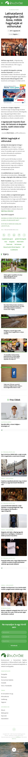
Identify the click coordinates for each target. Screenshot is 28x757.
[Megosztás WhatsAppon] (14, 235)
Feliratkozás (14, 645)
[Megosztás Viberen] (24, 235)
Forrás (2, 229)
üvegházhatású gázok (7, 239)
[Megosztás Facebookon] (9, 235)
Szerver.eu (14, 738)
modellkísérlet (14, 249)
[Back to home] (14, 3)
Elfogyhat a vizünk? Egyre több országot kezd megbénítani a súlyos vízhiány (14, 332)
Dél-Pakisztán (18, 244)
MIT (24, 247)
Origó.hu (13, 34)
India (5, 241)
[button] (2, 3)
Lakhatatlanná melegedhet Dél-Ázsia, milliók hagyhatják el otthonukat (14, 20)
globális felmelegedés (20, 239)
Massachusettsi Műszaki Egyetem (11, 247)
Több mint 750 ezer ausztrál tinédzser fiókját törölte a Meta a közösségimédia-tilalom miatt (13, 386)
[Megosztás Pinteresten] (19, 235)
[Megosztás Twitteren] (3, 235)
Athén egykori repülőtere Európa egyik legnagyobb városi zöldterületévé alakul (13, 276)
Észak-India (9, 244)
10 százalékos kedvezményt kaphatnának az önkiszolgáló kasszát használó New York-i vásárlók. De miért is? (12, 357)
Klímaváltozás (14, 9)
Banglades (12, 241)
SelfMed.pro (18, 737)
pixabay (16, 229)
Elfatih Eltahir (20, 241)
